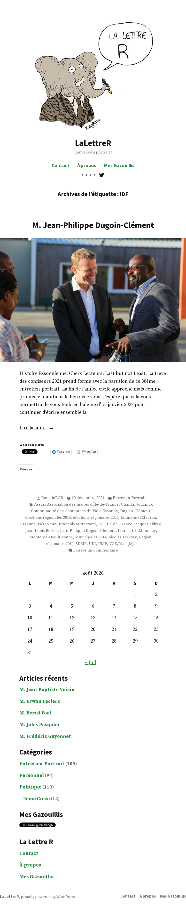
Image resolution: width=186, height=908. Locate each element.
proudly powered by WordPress (48, 896)
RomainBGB (52, 498)
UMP (102, 543)
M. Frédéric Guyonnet (45, 736)
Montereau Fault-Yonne (51, 537)
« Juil (90, 663)
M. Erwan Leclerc (39, 701)
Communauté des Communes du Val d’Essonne (74, 511)
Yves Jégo (128, 543)
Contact (61, 165)
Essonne (28, 524)
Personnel (31, 775)
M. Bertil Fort (35, 713)
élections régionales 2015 (48, 517)
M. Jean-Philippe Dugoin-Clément (93, 225)
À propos (86, 165)
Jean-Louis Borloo (41, 530)
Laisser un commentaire (95, 551)
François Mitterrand (77, 524)
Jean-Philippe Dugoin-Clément (88, 530)
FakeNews (47, 524)
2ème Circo (36, 799)
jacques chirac (147, 524)
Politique (30, 787)
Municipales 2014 (90, 537)
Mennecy (147, 530)
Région (145, 537)
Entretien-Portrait (129, 498)
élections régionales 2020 (95, 517)
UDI (92, 543)
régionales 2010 (59, 543)
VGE (113, 543)
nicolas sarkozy (122, 537)
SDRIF (81, 543)
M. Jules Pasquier (39, 725)
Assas (39, 504)
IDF (101, 524)
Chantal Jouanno (136, 504)
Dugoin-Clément (135, 511)
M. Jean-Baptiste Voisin (47, 690)
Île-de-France (119, 524)
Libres (124, 530)
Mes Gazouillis (119, 165)
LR (134, 530)
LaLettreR (93, 143)
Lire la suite (44, 428)
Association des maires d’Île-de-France (83, 504)
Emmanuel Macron (138, 517)
